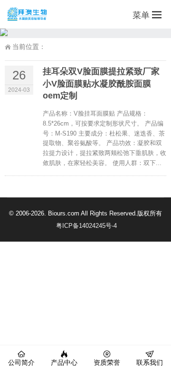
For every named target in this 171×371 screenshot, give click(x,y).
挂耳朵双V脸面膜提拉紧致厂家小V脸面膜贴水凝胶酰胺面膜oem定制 (101, 83)
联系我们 (149, 362)
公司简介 (21, 362)
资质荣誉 (107, 362)
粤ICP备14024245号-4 (86, 225)
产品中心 (64, 362)
